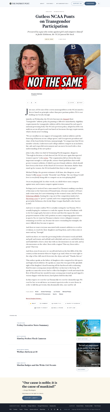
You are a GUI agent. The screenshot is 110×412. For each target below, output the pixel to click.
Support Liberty (32, 398)
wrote (39, 175)
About (42, 3)
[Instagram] (54, 409)
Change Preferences (43, 406)
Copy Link (72, 307)
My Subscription (62, 3)
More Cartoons (83, 338)
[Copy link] (35, 102)
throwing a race (32, 199)
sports (55, 294)
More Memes (82, 369)
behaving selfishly (32, 196)
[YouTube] (57, 409)
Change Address (32, 406)
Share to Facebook (73, 303)
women (61, 294)
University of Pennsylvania (42, 294)
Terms (20, 409)
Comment (45, 303)
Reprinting (42, 409)
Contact (15, 409)
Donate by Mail (89, 406)
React (33, 303)
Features (50, 3)
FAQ (11, 409)
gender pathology (46, 291)
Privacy (26, 409)
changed (66, 119)
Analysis (49, 11)
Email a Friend (58, 307)
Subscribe (90, 3)
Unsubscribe (53, 406)
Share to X (57, 303)
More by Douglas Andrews (34, 298)
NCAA (36, 291)
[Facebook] (48, 409)
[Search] (98, 3)
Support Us (77, 3)
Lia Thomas (57, 291)
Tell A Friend (97, 406)
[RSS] (60, 409)
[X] (51, 409)
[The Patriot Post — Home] (20, 4)
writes (45, 158)
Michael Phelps (67, 291)
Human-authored (34, 409)
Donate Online (80, 406)
